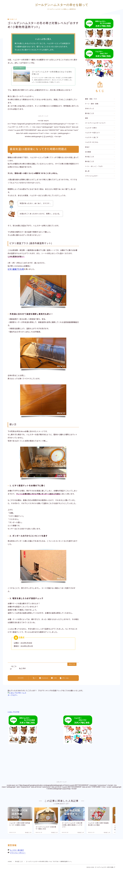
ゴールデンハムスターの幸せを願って (61, 5)
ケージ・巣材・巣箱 (91, 103)
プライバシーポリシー (18, 853)
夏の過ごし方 (89, 113)
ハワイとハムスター (91, 176)
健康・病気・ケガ (91, 99)
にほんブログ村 (13, 712)
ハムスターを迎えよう (92, 132)
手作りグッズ (89, 108)
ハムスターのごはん (91, 142)
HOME (10, 861)
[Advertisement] (100, 193)
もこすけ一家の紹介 (17, 850)
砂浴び (87, 147)
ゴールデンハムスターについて (95, 123)
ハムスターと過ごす (91, 137)
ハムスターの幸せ (91, 128)
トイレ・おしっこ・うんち (94, 166)
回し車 (87, 171)
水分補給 (88, 152)
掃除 (86, 118)
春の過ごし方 (89, 161)
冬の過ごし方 (13, 19)
